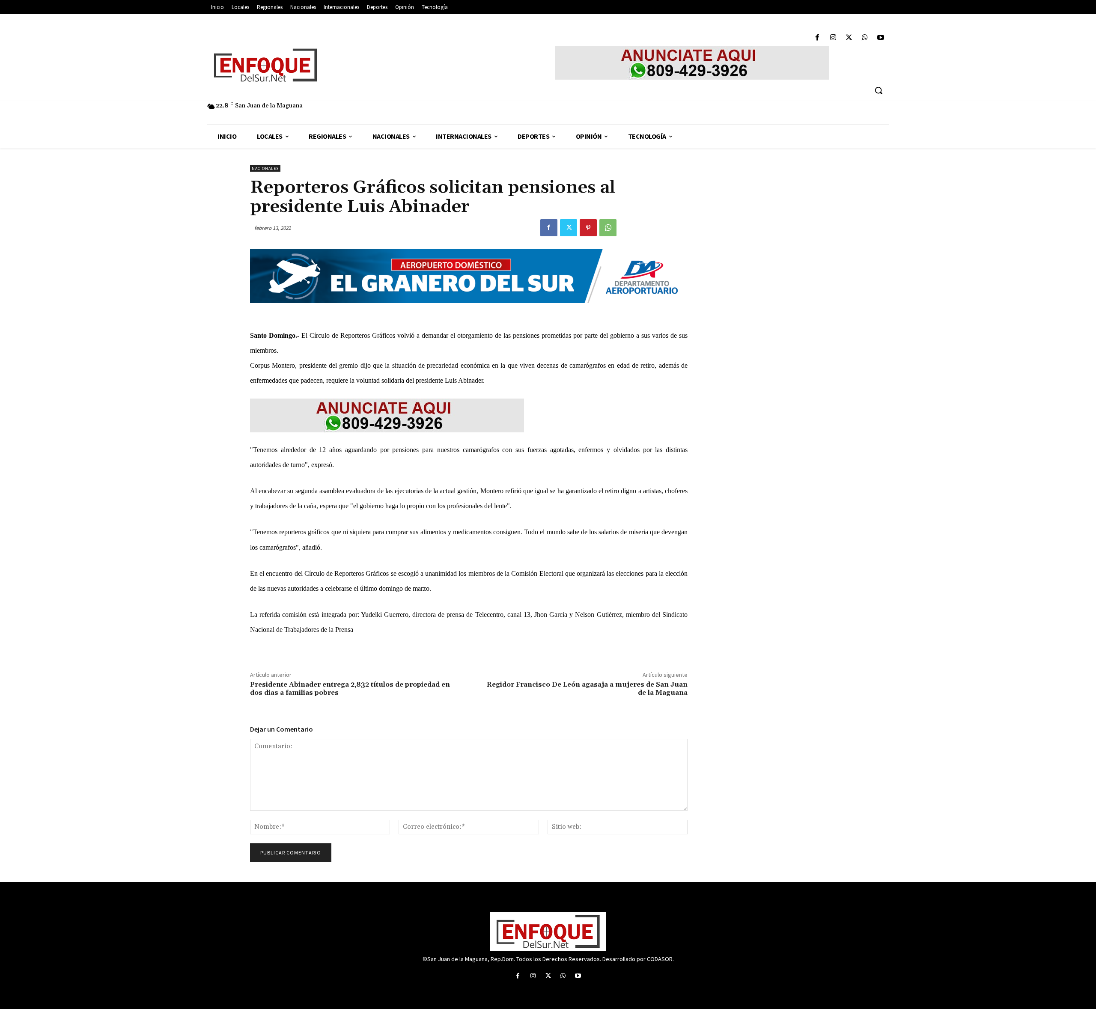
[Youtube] (881, 38)
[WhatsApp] (865, 38)
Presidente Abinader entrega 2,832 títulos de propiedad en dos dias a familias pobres (350, 688)
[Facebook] (817, 38)
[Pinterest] (588, 227)
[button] (878, 90)
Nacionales (265, 168)
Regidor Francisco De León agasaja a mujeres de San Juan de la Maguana (587, 688)
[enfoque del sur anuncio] (692, 63)
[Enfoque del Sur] (346, 65)
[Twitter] (849, 38)
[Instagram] (833, 38)
